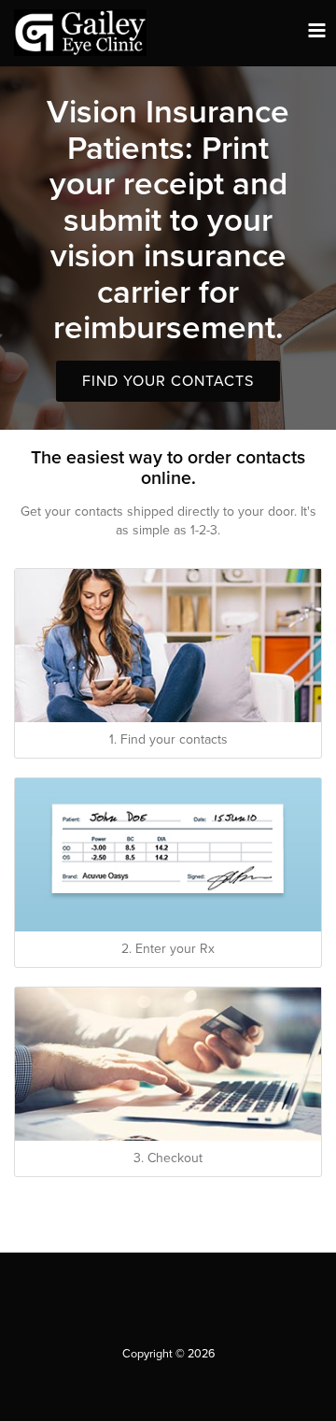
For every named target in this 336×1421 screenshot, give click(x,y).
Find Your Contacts (168, 381)
